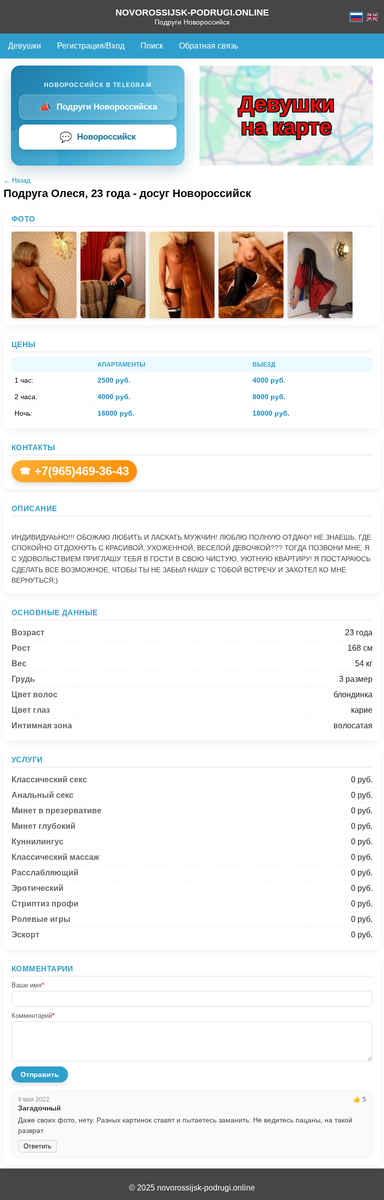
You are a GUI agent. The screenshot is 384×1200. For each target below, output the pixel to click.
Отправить (39, 1074)
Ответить (38, 1146)
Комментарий (33, 1015)
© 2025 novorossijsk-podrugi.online (192, 1187)
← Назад (17, 180)
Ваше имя (28, 985)
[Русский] (356, 17)
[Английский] (372, 17)
